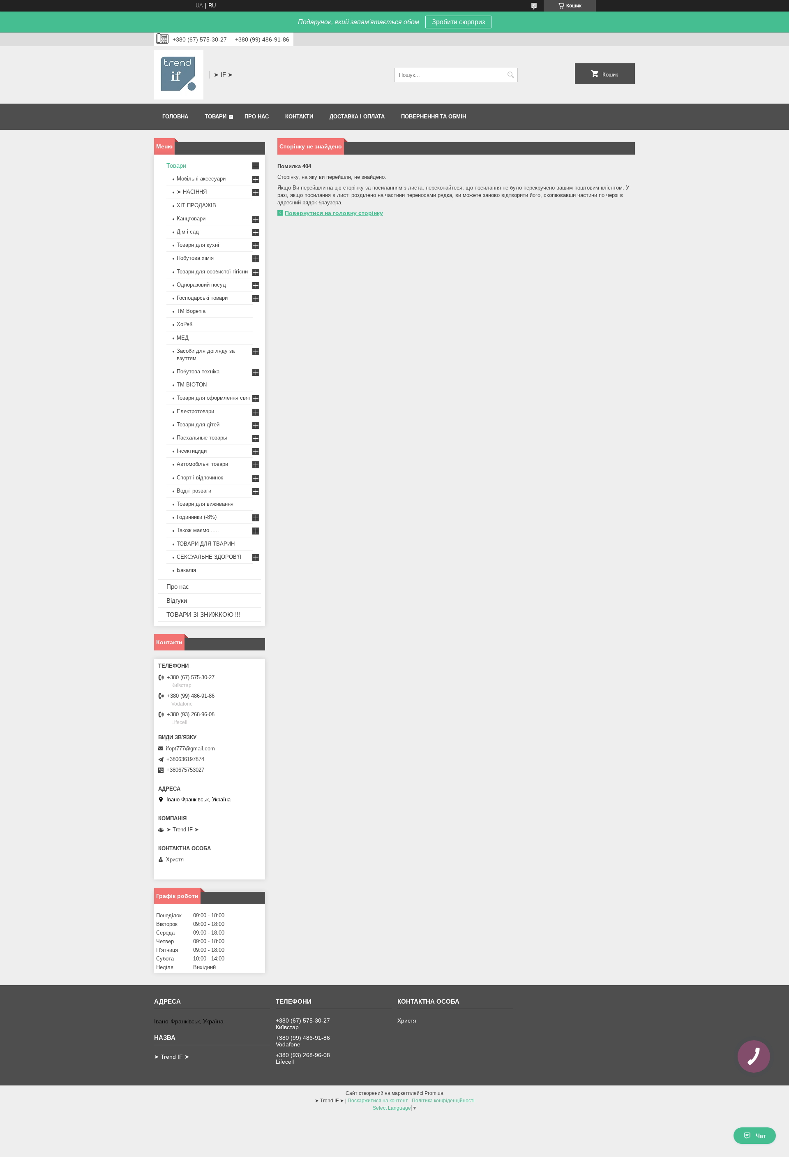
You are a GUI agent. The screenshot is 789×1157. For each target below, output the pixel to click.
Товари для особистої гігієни (212, 271)
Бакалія (186, 570)
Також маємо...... (198, 530)
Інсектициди (192, 451)
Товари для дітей (198, 424)
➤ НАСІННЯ (192, 192)
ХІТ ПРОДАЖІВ (196, 205)
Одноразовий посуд (201, 285)
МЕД (183, 338)
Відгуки (176, 600)
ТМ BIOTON (192, 385)
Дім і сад (188, 232)
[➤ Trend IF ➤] (178, 75)
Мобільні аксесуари (201, 179)
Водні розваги (194, 491)
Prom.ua (433, 1093)
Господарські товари (202, 298)
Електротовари (195, 411)
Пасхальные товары (202, 438)
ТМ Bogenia (191, 311)
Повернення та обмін (433, 116)
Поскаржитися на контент (378, 1101)
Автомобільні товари (202, 464)
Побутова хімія (195, 258)
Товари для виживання (205, 504)
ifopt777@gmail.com (190, 748)
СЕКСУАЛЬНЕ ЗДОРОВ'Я (209, 557)
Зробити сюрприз (458, 22)
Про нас (257, 116)
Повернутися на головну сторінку (334, 213)
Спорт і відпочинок (200, 477)
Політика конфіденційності (443, 1101)
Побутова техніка (198, 371)
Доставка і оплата (357, 116)
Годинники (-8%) (197, 517)
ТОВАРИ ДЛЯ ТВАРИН (206, 544)
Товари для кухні (198, 245)
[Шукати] (510, 75)
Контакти (299, 116)
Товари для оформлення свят (214, 398)
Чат (761, 1135)
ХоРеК (185, 324)
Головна (175, 116)
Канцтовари (191, 218)
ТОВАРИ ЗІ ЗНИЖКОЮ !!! (203, 614)
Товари (215, 116)
